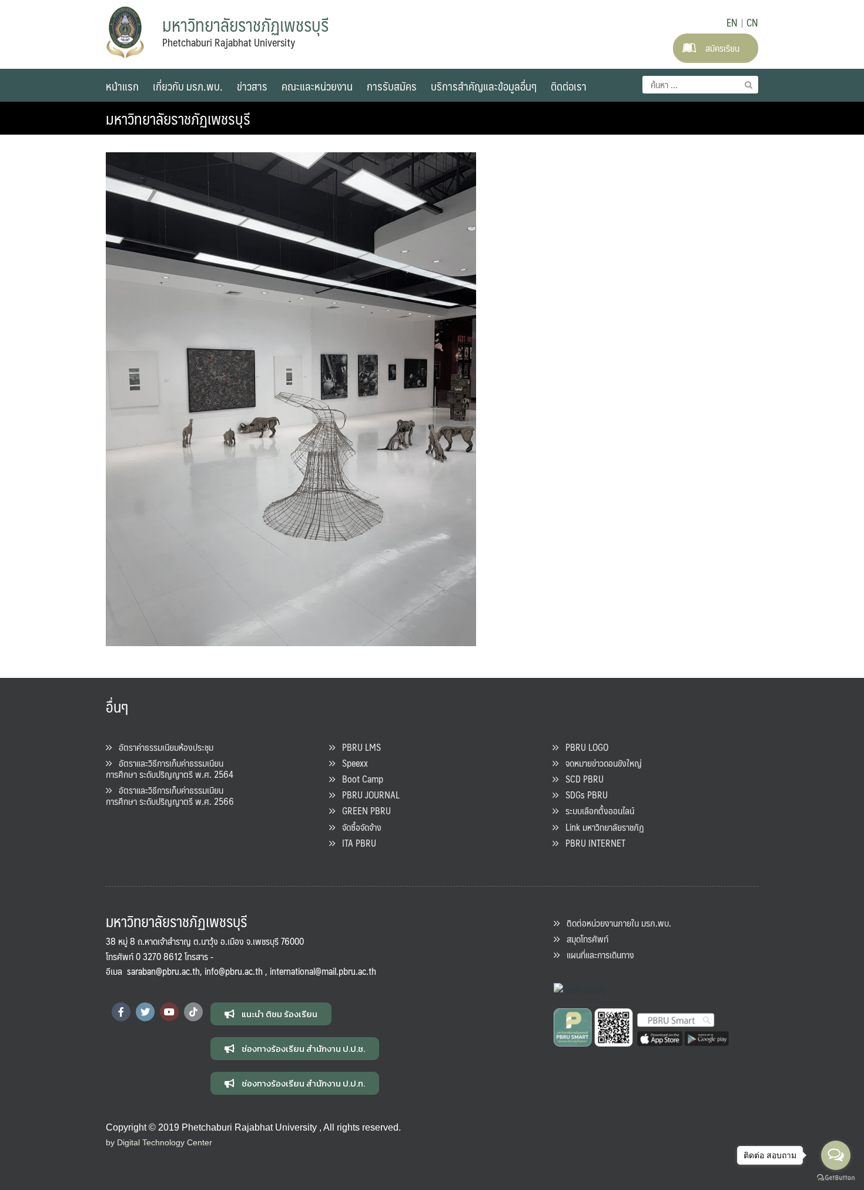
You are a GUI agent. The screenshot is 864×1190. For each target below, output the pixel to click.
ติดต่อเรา (569, 85)
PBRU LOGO (583, 747)
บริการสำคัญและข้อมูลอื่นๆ (484, 85)
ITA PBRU (355, 843)
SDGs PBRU (583, 795)
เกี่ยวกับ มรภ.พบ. (188, 85)
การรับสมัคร (392, 85)
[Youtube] (169, 1011)
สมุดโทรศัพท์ (584, 939)
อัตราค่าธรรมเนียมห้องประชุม (162, 747)
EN (732, 22)
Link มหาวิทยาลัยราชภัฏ (601, 827)
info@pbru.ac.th (234, 971)
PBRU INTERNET (591, 843)
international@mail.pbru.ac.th (323, 971)
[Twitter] (145, 1011)
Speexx (351, 763)
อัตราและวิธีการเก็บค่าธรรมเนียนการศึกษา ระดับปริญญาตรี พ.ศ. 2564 (169, 768)
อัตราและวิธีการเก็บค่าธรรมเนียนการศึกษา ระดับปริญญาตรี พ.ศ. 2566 (170, 795)
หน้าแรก (122, 85)
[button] (270, 1013)
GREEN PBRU (363, 810)
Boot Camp (359, 779)
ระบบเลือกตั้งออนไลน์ (596, 810)
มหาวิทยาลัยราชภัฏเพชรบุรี (178, 118)
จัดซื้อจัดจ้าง (358, 827)
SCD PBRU (581, 779)
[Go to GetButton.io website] (836, 1178)
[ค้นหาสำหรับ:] (700, 84)
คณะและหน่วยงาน (317, 85)
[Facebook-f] (121, 1011)
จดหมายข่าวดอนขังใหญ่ (600, 763)
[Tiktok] (193, 1011)
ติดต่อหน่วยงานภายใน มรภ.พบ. (615, 923)
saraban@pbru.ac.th (163, 971)
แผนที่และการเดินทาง (597, 954)
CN (752, 22)
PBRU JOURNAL (367, 795)
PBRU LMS (358, 747)
